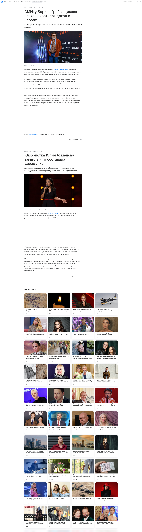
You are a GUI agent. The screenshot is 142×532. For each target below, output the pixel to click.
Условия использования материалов (123, 530)
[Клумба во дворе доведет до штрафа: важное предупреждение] (59, 470)
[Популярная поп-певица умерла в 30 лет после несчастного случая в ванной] (59, 304)
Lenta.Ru (40, 151)
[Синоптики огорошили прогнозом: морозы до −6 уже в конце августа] (35, 517)
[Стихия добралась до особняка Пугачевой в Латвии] (35, 493)
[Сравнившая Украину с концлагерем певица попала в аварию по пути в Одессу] (83, 328)
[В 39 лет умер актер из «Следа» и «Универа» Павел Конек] (59, 399)
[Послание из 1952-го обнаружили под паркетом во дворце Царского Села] (35, 304)
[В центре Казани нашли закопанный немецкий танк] (35, 375)
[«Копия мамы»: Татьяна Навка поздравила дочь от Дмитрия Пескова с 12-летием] (106, 446)
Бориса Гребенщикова (61, 69)
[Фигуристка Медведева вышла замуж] (35, 422)
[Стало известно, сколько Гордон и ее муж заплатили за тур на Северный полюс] (106, 422)
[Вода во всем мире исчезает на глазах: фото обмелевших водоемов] (83, 493)
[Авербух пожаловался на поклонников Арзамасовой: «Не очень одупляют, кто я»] (83, 517)
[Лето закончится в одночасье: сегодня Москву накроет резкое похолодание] (35, 446)
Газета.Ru (41, 7)
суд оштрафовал (34, 134)
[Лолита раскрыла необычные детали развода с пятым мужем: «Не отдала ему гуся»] (106, 493)
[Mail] (2, 2)
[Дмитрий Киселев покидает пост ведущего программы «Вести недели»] (83, 422)
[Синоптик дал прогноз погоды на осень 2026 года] (59, 352)
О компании (7, 530)
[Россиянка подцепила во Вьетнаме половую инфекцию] (83, 470)
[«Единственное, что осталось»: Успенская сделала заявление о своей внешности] (35, 328)
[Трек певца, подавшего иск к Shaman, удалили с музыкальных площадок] (35, 399)
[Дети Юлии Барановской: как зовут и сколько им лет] (35, 352)
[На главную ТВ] (4, 2)
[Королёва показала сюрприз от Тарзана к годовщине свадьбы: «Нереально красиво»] (106, 352)
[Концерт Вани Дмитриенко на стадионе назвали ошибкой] (59, 517)
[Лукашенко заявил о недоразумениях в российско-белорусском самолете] (106, 304)
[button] (53, 47)
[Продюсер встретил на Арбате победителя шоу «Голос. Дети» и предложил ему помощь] (106, 399)
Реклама (12, 530)
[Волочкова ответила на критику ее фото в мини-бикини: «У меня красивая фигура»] (59, 446)
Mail (2, 530)
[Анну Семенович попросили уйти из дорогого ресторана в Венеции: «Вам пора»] (83, 304)
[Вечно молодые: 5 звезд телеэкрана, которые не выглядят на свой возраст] (59, 375)
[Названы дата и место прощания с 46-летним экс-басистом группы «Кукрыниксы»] (35, 470)
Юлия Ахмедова (53, 213)
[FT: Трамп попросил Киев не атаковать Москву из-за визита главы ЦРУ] (59, 422)
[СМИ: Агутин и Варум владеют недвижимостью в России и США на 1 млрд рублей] (83, 375)
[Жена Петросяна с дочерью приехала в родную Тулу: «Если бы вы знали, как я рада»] (106, 375)
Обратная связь (135, 530)
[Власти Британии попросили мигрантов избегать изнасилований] (83, 446)
